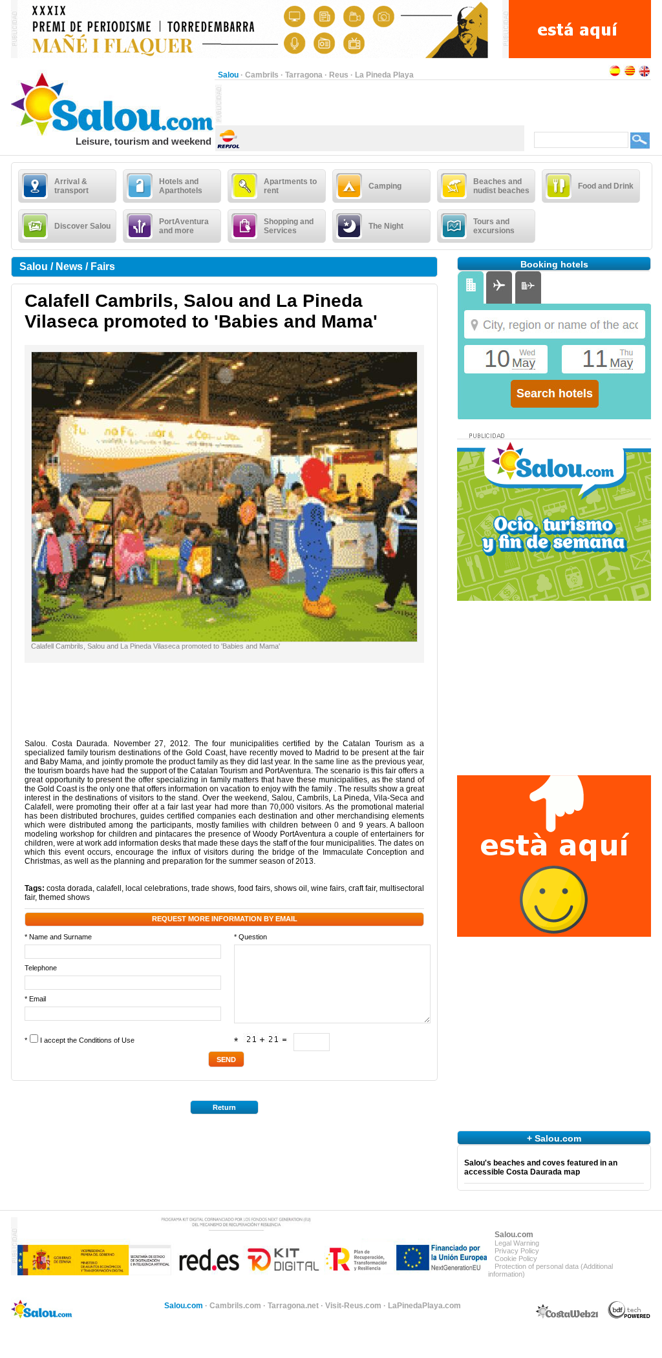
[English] (644, 74)
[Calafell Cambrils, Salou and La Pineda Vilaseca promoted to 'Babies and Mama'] (224, 638)
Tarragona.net (293, 1305)
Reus (338, 74)
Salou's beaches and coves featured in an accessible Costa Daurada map (540, 1167)
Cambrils (262, 74)
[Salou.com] (113, 133)
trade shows (212, 888)
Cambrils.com (235, 1305)
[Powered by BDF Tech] (629, 1316)
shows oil (290, 888)
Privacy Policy (517, 1251)
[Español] (614, 74)
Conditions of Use (106, 1040)
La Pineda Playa (384, 74)
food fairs (254, 888)
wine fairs (328, 888)
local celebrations (156, 888)
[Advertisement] (373, 104)
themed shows (64, 897)
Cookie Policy (516, 1258)
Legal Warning (517, 1243)
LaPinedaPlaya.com (424, 1305)
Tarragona (304, 74)
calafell (109, 888)
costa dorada (69, 888)
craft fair (362, 888)
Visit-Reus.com (353, 1305)
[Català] (629, 74)
